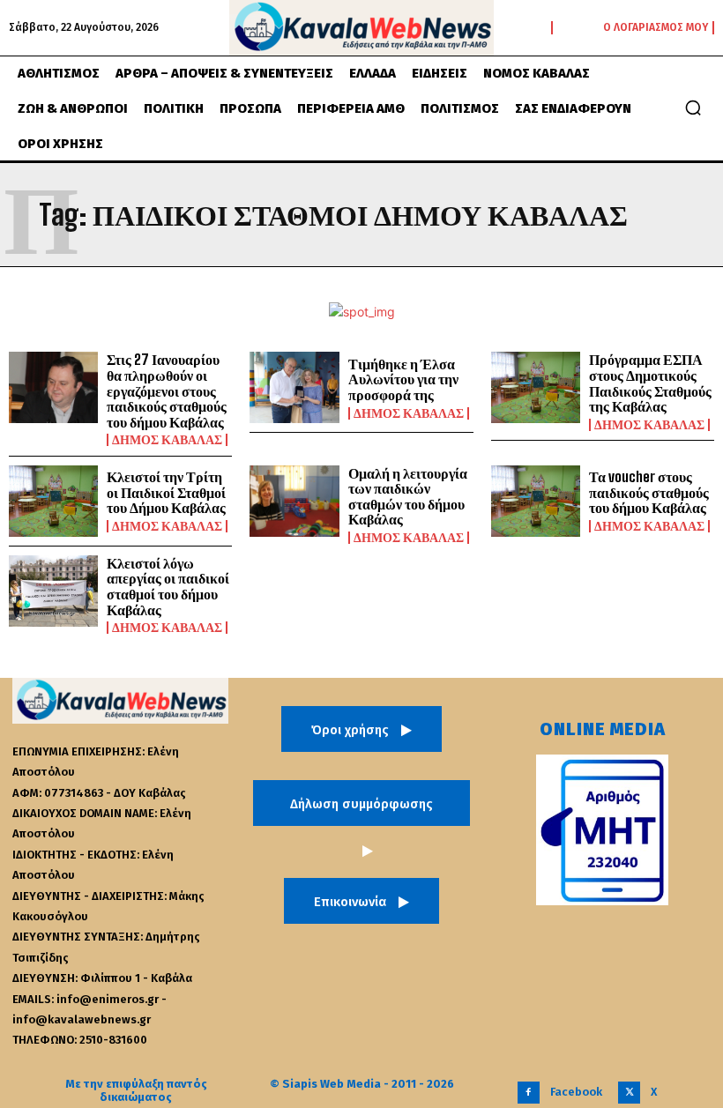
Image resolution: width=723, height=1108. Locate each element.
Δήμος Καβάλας (167, 440)
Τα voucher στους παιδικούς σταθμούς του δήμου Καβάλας (649, 492)
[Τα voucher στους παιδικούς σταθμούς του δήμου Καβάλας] (535, 501)
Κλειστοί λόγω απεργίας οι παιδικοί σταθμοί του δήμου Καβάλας (168, 586)
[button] (693, 107)
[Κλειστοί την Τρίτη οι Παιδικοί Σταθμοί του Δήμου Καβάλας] (53, 501)
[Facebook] (529, 1093)
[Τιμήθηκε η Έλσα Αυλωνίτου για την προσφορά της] (294, 387)
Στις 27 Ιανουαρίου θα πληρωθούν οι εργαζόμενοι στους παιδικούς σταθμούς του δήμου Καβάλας (167, 390)
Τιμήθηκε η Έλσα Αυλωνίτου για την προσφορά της (403, 379)
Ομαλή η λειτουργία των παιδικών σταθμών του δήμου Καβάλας (407, 496)
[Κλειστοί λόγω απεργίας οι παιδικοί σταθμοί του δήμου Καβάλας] (53, 591)
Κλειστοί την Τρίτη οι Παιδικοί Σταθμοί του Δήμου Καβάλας (166, 492)
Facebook (576, 1091)
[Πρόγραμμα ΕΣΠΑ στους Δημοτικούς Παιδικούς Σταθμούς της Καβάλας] (535, 387)
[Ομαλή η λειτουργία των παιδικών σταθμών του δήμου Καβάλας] (294, 501)
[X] (629, 1093)
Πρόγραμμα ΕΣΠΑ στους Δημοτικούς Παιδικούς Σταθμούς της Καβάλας (650, 382)
